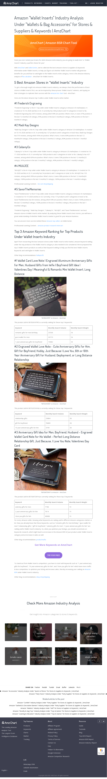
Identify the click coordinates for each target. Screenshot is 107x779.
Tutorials (82, 729)
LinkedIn (72, 687)
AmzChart (21, 68)
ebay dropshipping (43, 577)
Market (55, 3)
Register (99, 3)
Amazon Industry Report (88, 743)
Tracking (26, 739)
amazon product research (47, 225)
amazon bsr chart (57, 93)
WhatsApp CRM (29, 764)
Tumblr (51, 687)
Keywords (27, 729)
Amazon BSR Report (86, 739)
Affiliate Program (54, 726)
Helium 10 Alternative (55, 749)
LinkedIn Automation (30, 768)
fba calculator (27, 76)
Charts (48, 3)
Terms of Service (54, 739)
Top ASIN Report (85, 736)
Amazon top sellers (53, 221)
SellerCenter (32, 68)
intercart (60, 225)
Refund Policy (53, 732)
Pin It (78, 687)
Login (92, 3)
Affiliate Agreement (55, 729)
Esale (25, 771)
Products (29, 3)
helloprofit (40, 255)
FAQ (49, 746)
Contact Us (52, 743)
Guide (81, 726)
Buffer (64, 687)
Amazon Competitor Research (58, 756)
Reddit (44, 687)
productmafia (41, 540)
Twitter (37, 687)
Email (58, 687)
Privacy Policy (53, 736)
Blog (80, 732)
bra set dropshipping (45, 184)
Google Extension (54, 753)
